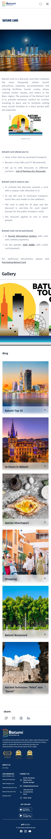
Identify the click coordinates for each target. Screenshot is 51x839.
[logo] (9, 3)
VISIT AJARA (29, 244)
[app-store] (25, 809)
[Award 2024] (19, 754)
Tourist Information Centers (22, 236)
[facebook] (21, 718)
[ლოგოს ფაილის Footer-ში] (12, 733)
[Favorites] (40, 4)
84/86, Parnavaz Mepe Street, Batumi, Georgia (29, 780)
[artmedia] (25, 824)
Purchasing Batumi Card (14, 262)
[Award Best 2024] (7, 754)
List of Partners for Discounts (31, 171)
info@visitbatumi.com (30, 786)
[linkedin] (28, 718)
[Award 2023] (30, 754)
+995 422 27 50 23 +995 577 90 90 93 (28, 792)
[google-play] (25, 815)
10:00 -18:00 (27, 798)
